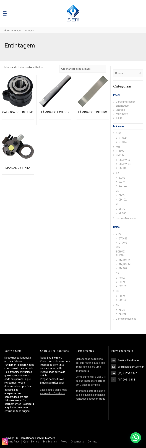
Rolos (116, 227)
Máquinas (118, 126)
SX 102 (123, 185)
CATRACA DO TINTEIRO (17, 112)
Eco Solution (50, 441)
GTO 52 (123, 142)
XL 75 (122, 209)
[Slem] (73, 13)
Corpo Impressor (125, 101)
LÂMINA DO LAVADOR (55, 112)
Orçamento (77, 441)
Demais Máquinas (126, 218)
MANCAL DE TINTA (17, 167)
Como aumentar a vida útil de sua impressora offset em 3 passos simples (91, 380)
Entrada (120, 109)
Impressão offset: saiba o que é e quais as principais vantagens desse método (91, 394)
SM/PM (120, 155)
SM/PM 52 (125, 160)
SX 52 (122, 177)
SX (117, 172)
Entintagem (122, 105)
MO (118, 147)
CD (117, 190)
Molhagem (122, 113)
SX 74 (122, 181)
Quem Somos (31, 441)
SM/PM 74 (125, 163)
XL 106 (122, 213)
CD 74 (122, 195)
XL (117, 204)
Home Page (13, 441)
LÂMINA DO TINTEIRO (92, 112)
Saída (119, 117)
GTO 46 (123, 138)
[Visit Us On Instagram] (5, 441)
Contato (92, 441)
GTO (118, 133)
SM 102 (123, 168)
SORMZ (120, 151)
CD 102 (123, 199)
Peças (117, 95)
